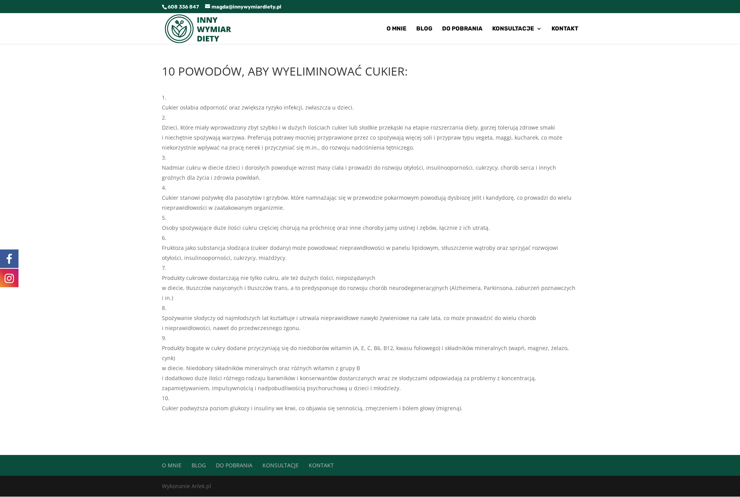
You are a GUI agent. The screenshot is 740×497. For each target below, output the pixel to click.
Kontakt (565, 29)
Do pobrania (462, 29)
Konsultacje (513, 29)
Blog (424, 29)
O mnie (397, 29)
